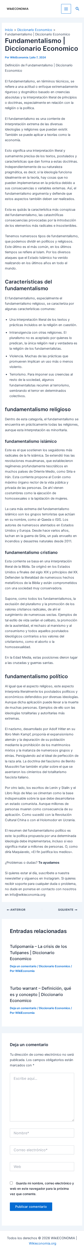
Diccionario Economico (54, 966)
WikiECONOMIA (17, 8)
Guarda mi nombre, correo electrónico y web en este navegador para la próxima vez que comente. (42, 1188)
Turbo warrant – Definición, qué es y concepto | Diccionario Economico (40, 994)
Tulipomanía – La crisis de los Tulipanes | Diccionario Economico (38, 952)
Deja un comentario (23, 966)
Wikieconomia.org (42, 1243)
